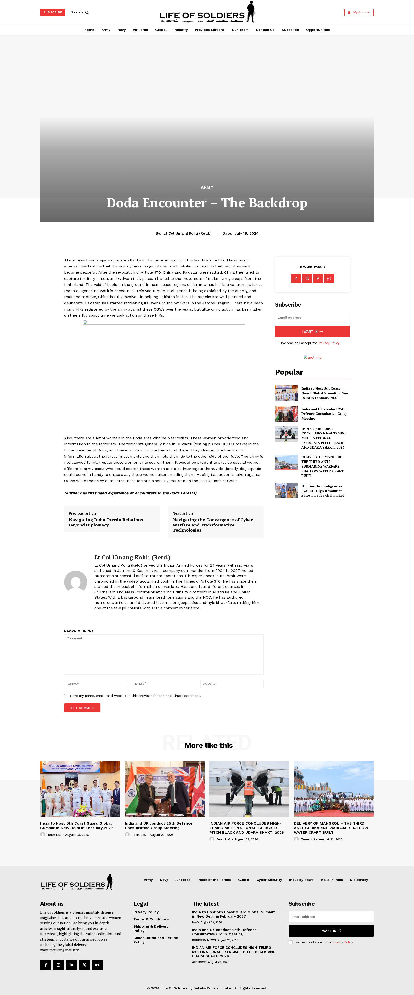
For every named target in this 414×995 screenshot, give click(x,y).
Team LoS (54, 835)
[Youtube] (97, 965)
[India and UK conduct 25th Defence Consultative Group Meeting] (286, 413)
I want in (310, 331)
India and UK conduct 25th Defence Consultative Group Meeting (324, 414)
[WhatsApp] (329, 278)
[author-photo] (43, 834)
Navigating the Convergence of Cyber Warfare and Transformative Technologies (213, 525)
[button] (81, 12)
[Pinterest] (318, 278)
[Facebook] (296, 278)
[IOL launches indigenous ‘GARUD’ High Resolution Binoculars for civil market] (286, 490)
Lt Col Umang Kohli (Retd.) (187, 233)
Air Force (199, 962)
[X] (307, 278)
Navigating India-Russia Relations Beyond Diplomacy (106, 522)
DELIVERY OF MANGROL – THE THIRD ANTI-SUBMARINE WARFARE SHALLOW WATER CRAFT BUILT (323, 466)
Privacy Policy (329, 343)
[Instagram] (58, 965)
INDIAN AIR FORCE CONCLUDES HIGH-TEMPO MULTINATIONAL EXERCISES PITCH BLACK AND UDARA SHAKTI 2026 (323, 438)
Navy (195, 922)
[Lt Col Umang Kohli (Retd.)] (75, 582)
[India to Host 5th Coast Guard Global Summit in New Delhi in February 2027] (286, 393)
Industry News (204, 940)
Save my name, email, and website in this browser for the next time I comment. (135, 696)
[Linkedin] (71, 965)
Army (207, 187)
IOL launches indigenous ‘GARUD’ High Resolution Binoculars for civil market (322, 491)
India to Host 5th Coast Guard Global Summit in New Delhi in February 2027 (325, 393)
